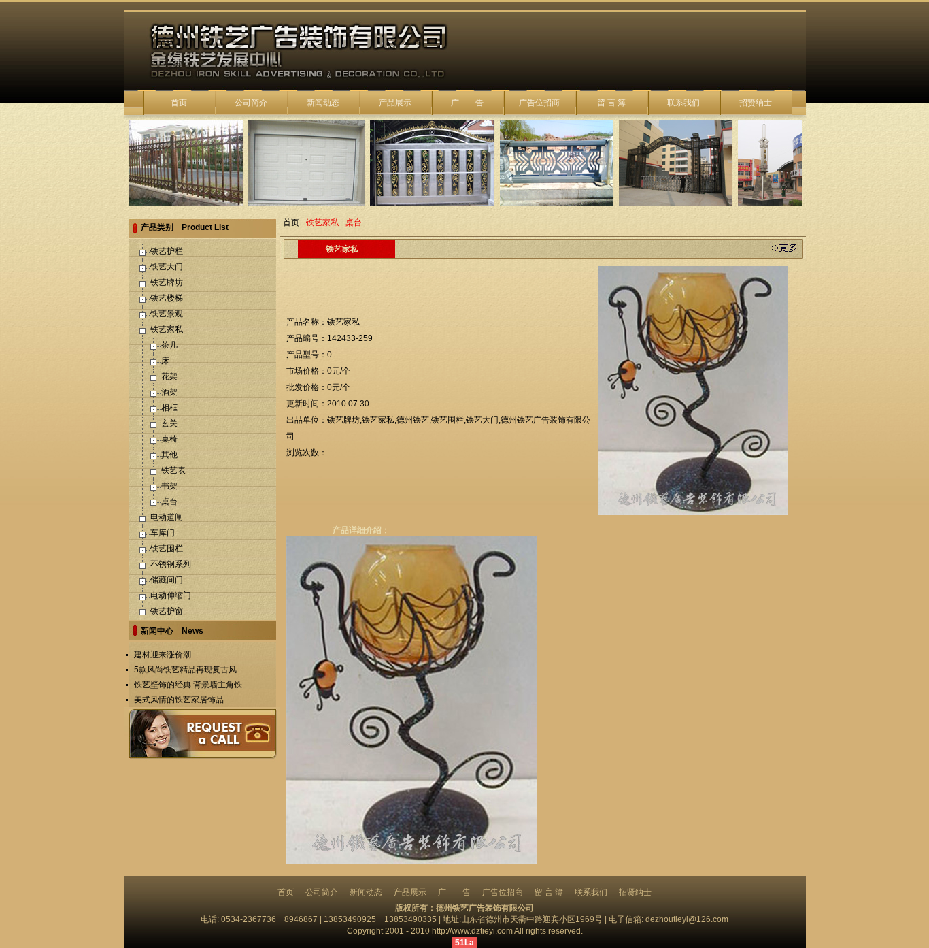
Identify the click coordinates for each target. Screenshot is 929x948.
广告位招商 (539, 103)
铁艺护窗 (166, 611)
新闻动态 (323, 103)
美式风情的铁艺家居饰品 (179, 699)
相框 (169, 407)
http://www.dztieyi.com (472, 931)
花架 (169, 376)
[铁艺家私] (693, 390)
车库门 (162, 533)
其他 (169, 454)
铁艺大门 (166, 267)
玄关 (169, 423)
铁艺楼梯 (166, 298)
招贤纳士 (755, 103)
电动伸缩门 (170, 595)
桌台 (169, 501)
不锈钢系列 (170, 564)
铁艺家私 (166, 329)
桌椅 (169, 439)
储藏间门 (166, 580)
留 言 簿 (611, 103)
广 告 (467, 103)
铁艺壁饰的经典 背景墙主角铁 (188, 684)
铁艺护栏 (166, 251)
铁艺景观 (166, 313)
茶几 (169, 345)
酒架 (169, 392)
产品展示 (395, 103)
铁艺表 (173, 470)
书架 (169, 486)
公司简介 (251, 103)
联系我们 (683, 103)
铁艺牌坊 (166, 282)
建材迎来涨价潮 (162, 654)
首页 (179, 103)
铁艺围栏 (166, 548)
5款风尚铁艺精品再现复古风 (185, 669)
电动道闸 (166, 517)
